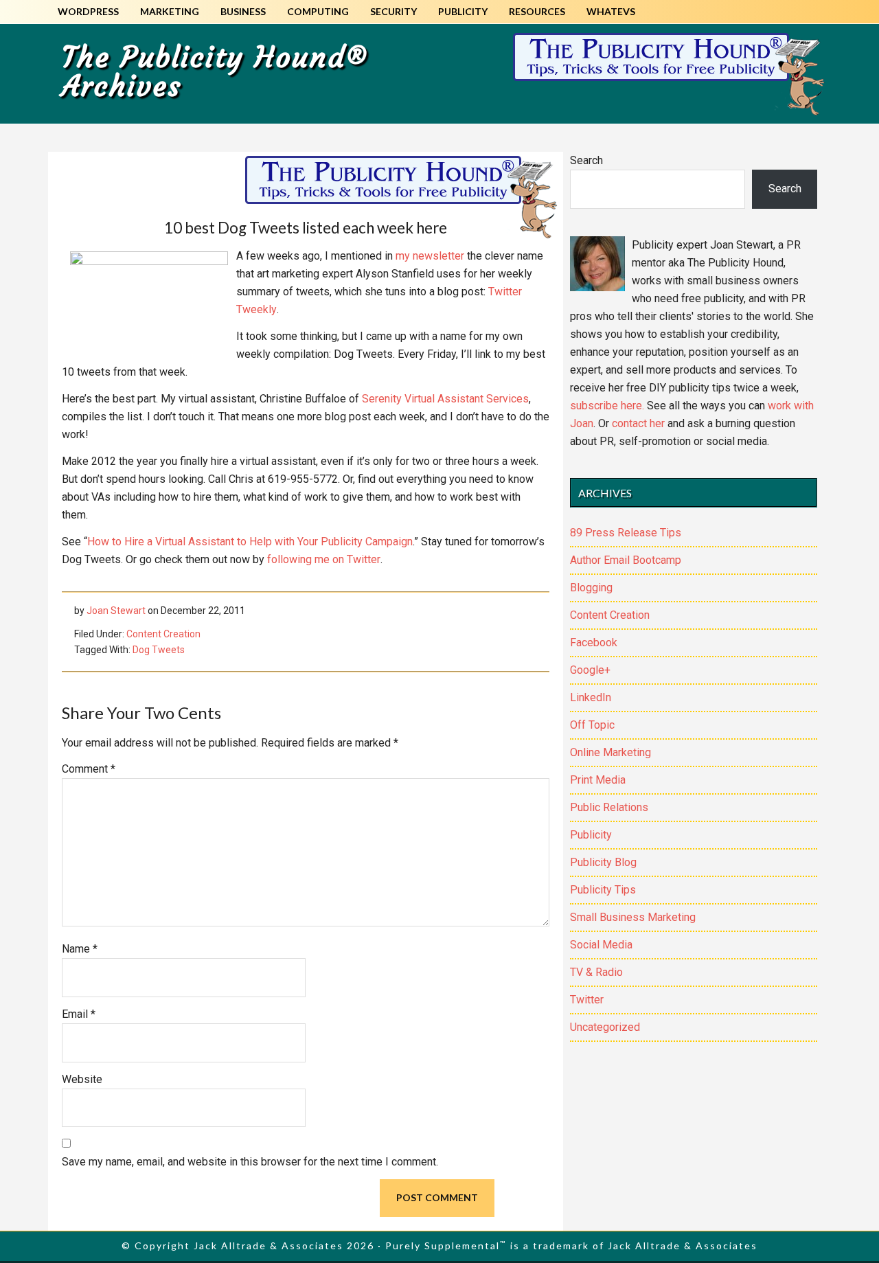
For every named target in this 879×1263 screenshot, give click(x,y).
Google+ (590, 669)
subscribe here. (607, 405)
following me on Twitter (322, 559)
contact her (638, 423)
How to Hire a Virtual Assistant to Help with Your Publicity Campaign (250, 541)
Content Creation (163, 633)
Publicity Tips (603, 889)
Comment (88, 768)
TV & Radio (596, 972)
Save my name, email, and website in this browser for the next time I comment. (250, 1161)
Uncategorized (605, 1027)
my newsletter (430, 255)
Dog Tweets (159, 649)
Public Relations (609, 807)
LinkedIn (590, 697)
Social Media (601, 944)
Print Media (598, 779)
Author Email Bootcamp (625, 560)
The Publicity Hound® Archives (215, 71)
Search (586, 160)
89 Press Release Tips (625, 532)
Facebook (593, 642)
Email (78, 1014)
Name (80, 948)
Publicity (591, 834)
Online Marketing (610, 752)
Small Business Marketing (633, 917)
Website (82, 1079)
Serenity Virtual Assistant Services (445, 398)
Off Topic (592, 724)
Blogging (591, 587)
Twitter (587, 999)
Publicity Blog (603, 862)
